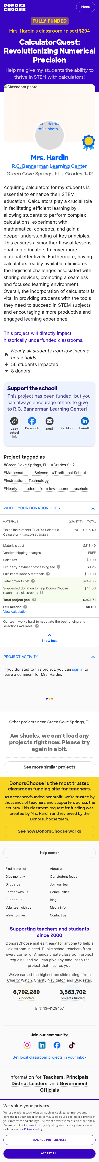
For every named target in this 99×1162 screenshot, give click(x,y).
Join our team (60, 884)
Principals (77, 1077)
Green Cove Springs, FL (26, 464)
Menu (85, 7)
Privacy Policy (33, 1129)
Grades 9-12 (64, 464)
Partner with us (17, 892)
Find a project (16, 869)
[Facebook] (57, 1045)
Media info (58, 907)
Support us (14, 900)
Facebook (32, 428)
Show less (49, 641)
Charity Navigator (49, 980)
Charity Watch (19, 980)
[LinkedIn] (42, 1045)
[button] (14, 427)
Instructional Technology (27, 480)
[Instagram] (27, 1045)
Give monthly (15, 876)
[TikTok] (72, 1045)
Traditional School (70, 472)
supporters (26, 994)
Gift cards (13, 884)
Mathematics (17, 472)
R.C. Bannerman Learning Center (49, 166)
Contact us (58, 915)
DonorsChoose (15, 7)
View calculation (15, 611)
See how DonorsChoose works (49, 831)
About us (56, 869)
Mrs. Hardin (49, 158)
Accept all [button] (49, 1153)
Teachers (53, 1077)
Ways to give (15, 915)
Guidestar (82, 980)
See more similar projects (50, 767)
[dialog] (49, 1130)
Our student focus (63, 876)
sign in (77, 669)
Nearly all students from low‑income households (48, 488)
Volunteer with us (18, 907)
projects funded (73, 994)
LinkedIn (84, 428)
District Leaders (29, 1083)
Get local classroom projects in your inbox (49, 1057)
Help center (49, 853)
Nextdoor (67, 428)
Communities (59, 892)
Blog (53, 900)
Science (41, 472)
